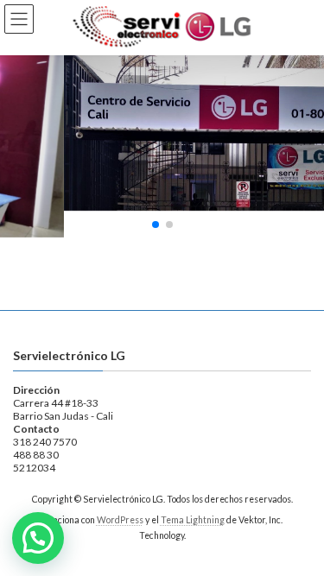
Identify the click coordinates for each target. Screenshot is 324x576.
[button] (155, 224)
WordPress (120, 520)
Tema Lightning (193, 520)
